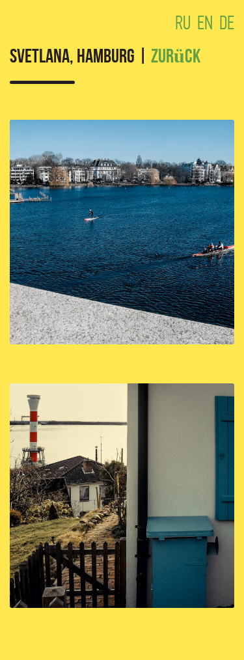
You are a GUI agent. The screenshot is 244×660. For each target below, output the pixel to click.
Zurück (175, 58)
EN (205, 23)
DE (226, 23)
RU (183, 23)
